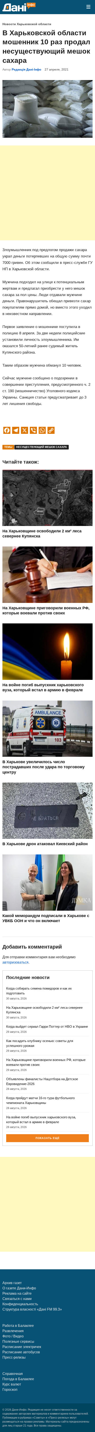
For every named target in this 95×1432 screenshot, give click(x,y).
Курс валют (11, 1384)
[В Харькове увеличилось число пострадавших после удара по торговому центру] (47, 755)
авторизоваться (15, 962)
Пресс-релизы (14, 1357)
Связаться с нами (17, 1299)
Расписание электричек (21, 1347)
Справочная (12, 1374)
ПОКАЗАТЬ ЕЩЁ (48, 1138)
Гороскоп (9, 1389)
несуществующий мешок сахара (41, 447)
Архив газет (12, 1283)
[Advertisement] (47, 192)
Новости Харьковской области (26, 24)
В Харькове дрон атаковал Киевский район (45, 844)
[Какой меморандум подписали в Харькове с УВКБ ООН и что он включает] (47, 909)
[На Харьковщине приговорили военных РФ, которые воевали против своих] (47, 602)
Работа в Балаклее (18, 1326)
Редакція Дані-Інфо (26, 69)
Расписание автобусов (21, 1352)
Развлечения (13, 1331)
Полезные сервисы (18, 1341)
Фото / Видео (13, 1336)
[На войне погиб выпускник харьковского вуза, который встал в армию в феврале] (47, 679)
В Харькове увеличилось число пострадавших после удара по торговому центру (43, 767)
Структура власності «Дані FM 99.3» (32, 1309)
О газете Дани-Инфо (19, 1288)
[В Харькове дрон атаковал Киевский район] (47, 837)
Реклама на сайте (17, 1293)
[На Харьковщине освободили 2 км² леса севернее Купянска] (47, 525)
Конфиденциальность (20, 1304)
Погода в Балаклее (18, 1379)
